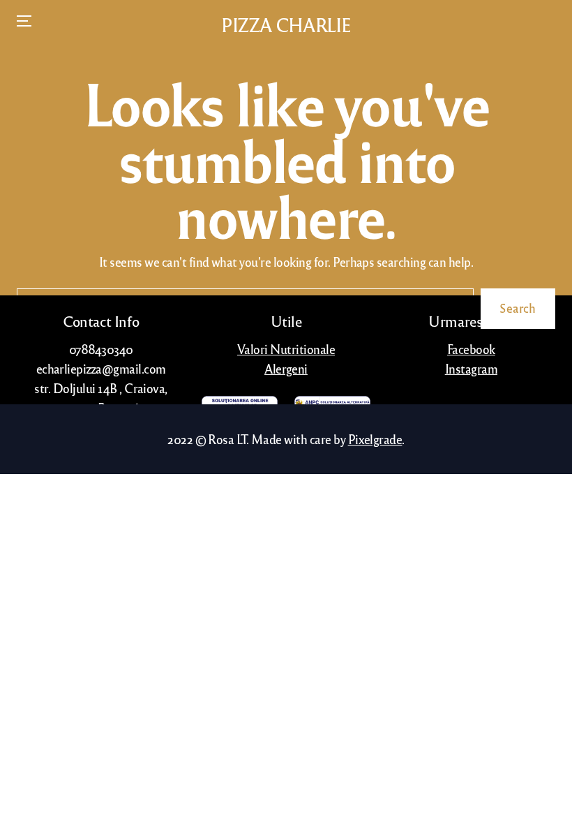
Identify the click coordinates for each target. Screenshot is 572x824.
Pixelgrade (375, 439)
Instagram (471, 368)
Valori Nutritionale (286, 349)
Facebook (471, 349)
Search (518, 308)
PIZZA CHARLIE (285, 25)
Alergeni (286, 368)
